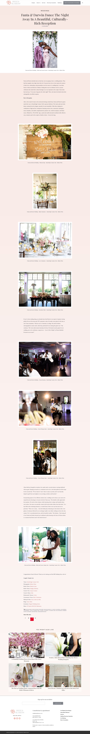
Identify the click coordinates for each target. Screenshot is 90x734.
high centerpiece (63, 609)
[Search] (82, 2)
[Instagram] (17, 718)
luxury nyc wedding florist (34, 610)
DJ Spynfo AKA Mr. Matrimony (34, 606)
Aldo (32, 593)
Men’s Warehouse (37, 597)
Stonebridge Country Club (33, 582)
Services (62, 714)
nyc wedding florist (52, 610)
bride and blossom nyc (48, 609)
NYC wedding (46, 610)
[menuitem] (33, 2)
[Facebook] (15, 718)
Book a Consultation (64, 720)
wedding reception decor (42, 611)
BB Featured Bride (29, 609)
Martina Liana (33, 586)
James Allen (29, 601)
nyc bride (41, 610)
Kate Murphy (45, 26)
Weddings (45, 10)
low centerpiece (26, 610)
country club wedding (56, 609)
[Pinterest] (19, 718)
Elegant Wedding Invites (34, 604)
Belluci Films (33, 584)
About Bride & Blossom (64, 712)
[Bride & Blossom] (17, 712)
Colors (35, 595)
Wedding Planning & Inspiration (66, 716)
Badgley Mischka (34, 588)
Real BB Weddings (59, 610)
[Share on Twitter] (28, 618)
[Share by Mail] (35, 618)
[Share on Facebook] (25, 618)
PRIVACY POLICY (26, 732)
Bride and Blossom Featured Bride (38, 609)
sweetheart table (34, 611)
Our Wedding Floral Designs (65, 710)
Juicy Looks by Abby (36, 599)
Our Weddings (63, 718)
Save (32, 618)
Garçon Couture (33, 590)
